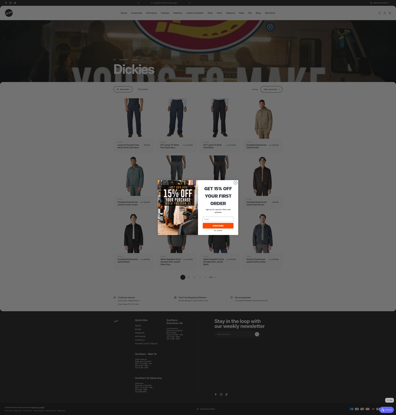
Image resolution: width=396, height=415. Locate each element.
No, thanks (218, 230)
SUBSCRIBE (218, 225)
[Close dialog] (235, 183)
